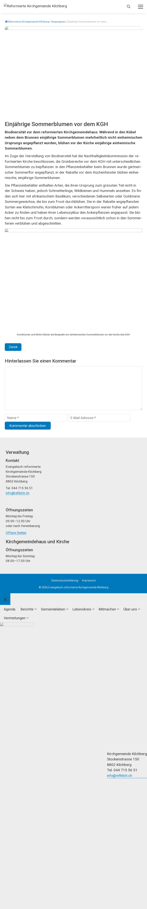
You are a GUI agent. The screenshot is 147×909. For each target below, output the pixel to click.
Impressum (89, 580)
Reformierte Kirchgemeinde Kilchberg (28, 21)
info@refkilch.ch (17, 493)
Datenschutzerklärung (64, 580)
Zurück (13, 347)
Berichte (27, 609)
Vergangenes (58, 21)
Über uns (130, 609)
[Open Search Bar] (128, 7)
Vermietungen (14, 618)
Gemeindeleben (53, 609)
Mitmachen (107, 609)
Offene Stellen (16, 533)
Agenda (9, 609)
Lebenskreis (82, 609)
